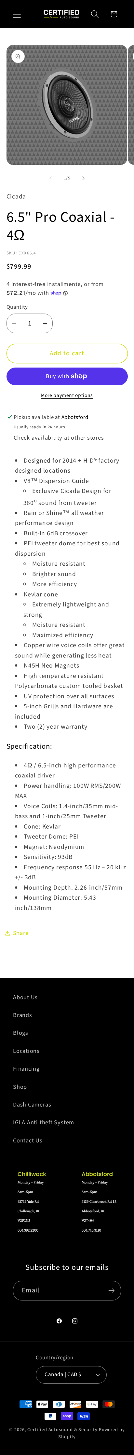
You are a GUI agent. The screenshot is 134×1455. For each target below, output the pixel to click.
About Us (25, 997)
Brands (22, 1015)
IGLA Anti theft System (43, 1122)
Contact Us (28, 1140)
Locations (26, 1051)
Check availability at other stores (59, 437)
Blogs (20, 1033)
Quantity (17, 307)
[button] (16, 14)
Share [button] (21, 933)
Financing (26, 1069)
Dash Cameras (32, 1104)
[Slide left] (50, 178)
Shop (20, 1087)
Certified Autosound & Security (62, 1429)
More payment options (67, 395)
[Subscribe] (111, 1290)
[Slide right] (83, 178)
